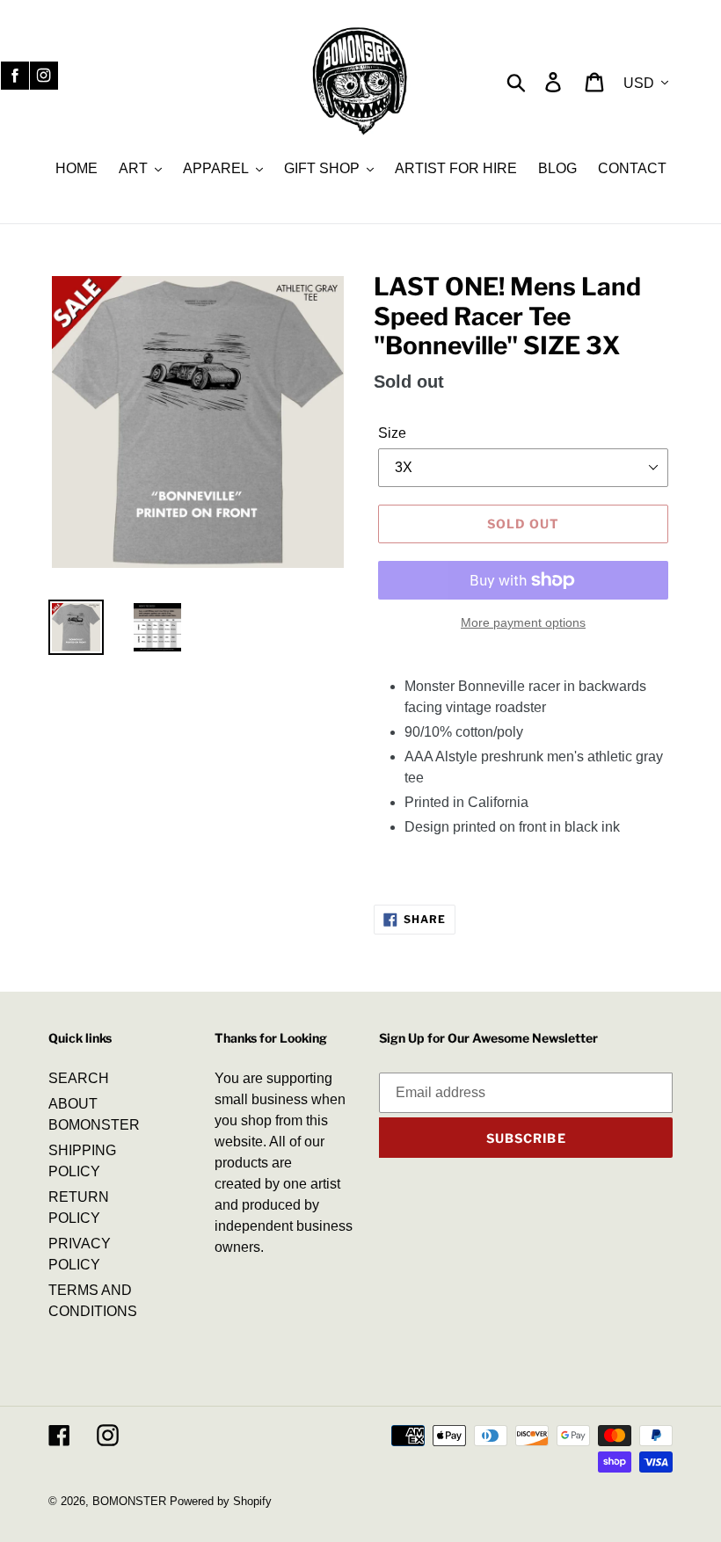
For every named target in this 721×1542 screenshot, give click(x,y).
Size (392, 433)
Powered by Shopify (221, 1501)
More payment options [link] (523, 622)
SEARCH (78, 1078)
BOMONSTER (129, 1501)
